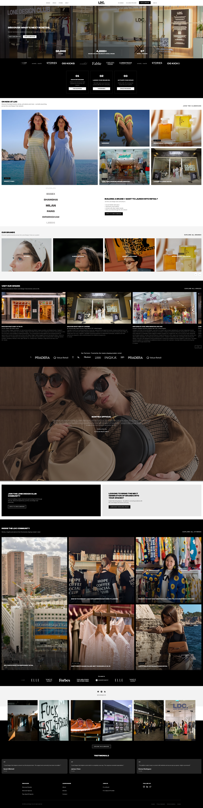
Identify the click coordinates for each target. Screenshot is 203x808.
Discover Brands (27, 787)
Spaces (54, 2)
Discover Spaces (27, 790)
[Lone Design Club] (101, 2)
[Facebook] (98, 692)
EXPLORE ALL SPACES (193, 288)
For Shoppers (77, 88)
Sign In (155, 2)
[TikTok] (144, 787)
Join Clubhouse (144, 2)
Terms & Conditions (171, 804)
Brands (48, 2)
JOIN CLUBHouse (29, 36)
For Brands (101, 88)
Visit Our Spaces (15, 36)
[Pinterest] (105, 692)
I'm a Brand (121, 2)
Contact (64, 794)
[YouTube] (147, 787)
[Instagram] (101, 692)
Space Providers (125, 88)
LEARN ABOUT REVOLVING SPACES (119, 506)
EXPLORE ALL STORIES (192, 532)
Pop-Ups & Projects (27, 794)
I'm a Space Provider (131, 2)
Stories (61, 2)
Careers (153, 804)
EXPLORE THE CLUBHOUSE (101, 746)
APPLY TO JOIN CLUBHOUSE (113, 213)
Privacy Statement (161, 804)
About (66, 2)
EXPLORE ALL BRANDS (192, 235)
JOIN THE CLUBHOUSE (192, 106)
